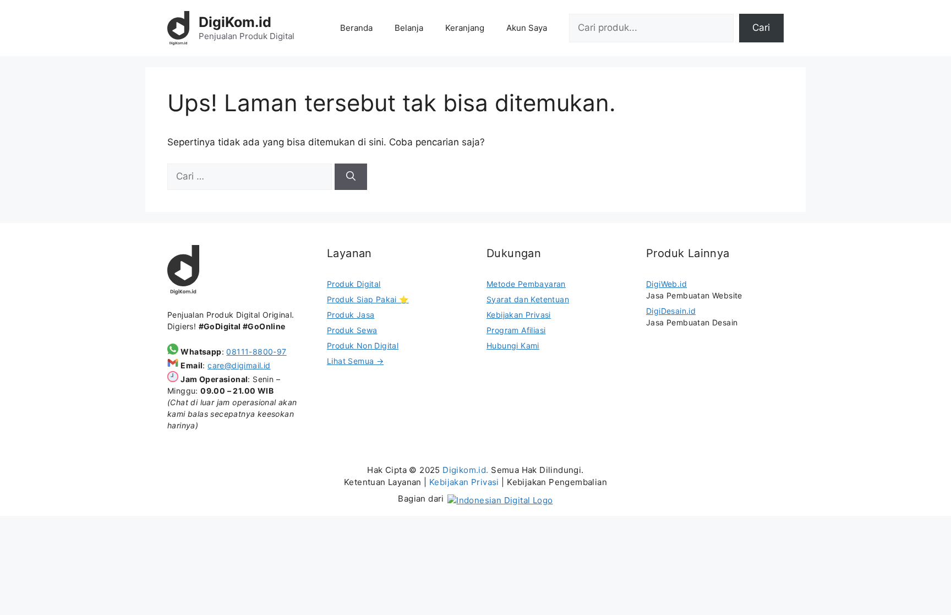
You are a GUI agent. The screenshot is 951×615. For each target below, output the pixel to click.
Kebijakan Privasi (519, 314)
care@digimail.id (238, 365)
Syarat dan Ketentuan (528, 299)
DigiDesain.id (671, 310)
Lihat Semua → (355, 361)
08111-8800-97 (256, 351)
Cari (761, 27)
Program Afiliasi (516, 330)
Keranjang (464, 28)
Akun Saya (526, 28)
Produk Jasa (350, 314)
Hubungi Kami (513, 345)
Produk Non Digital (362, 345)
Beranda (356, 28)
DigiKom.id (235, 22)
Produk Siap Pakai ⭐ (368, 299)
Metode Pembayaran (526, 284)
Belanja (409, 28)
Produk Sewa (352, 330)
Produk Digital (354, 284)
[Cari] (351, 177)
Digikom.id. (465, 470)
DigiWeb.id (666, 284)
